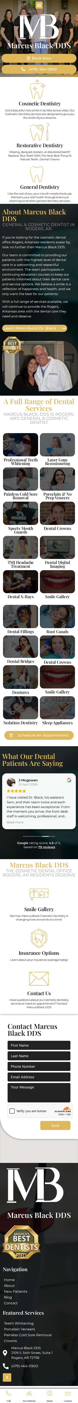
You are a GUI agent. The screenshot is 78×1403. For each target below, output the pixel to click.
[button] (39, 5)
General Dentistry (39, 186)
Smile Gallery (57, 596)
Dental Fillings (20, 631)
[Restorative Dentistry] (40, 130)
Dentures (20, 692)
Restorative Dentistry (39, 145)
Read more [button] (15, 822)
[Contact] (68, 1393)
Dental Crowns (57, 662)
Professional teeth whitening (21, 461)
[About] (49, 1393)
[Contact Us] (39, 978)
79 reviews (46, 847)
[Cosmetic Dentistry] (40, 89)
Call (9, 1400)
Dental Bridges (20, 661)
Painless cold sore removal (21, 495)
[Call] (8, 1393)
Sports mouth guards (20, 530)
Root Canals (57, 631)
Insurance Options (39, 952)
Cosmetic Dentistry (40, 103)
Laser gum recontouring (57, 461)
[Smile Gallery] (39, 894)
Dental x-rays (21, 596)
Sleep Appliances (57, 722)
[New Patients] (29, 1393)
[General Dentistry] (40, 172)
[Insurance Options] (39, 938)
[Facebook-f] (7, 1377)
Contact (68, 1400)
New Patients (29, 1400)
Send (55, 1125)
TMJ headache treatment (21, 564)
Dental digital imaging (57, 564)
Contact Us (39, 993)
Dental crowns (57, 528)
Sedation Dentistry (20, 722)
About (49, 1400)
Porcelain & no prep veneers (57, 495)
